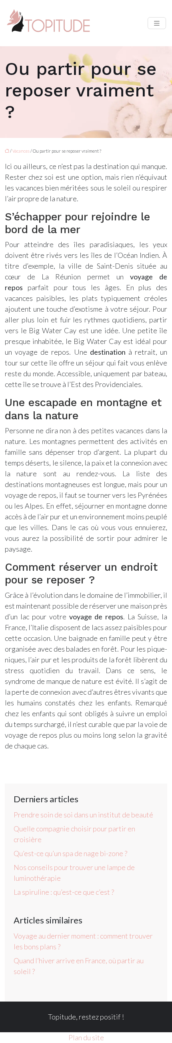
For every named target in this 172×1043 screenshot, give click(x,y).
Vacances (21, 150)
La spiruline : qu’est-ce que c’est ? (64, 892)
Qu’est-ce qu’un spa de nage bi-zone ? (70, 853)
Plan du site (86, 1037)
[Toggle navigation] (157, 23)
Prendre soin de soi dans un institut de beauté (83, 814)
